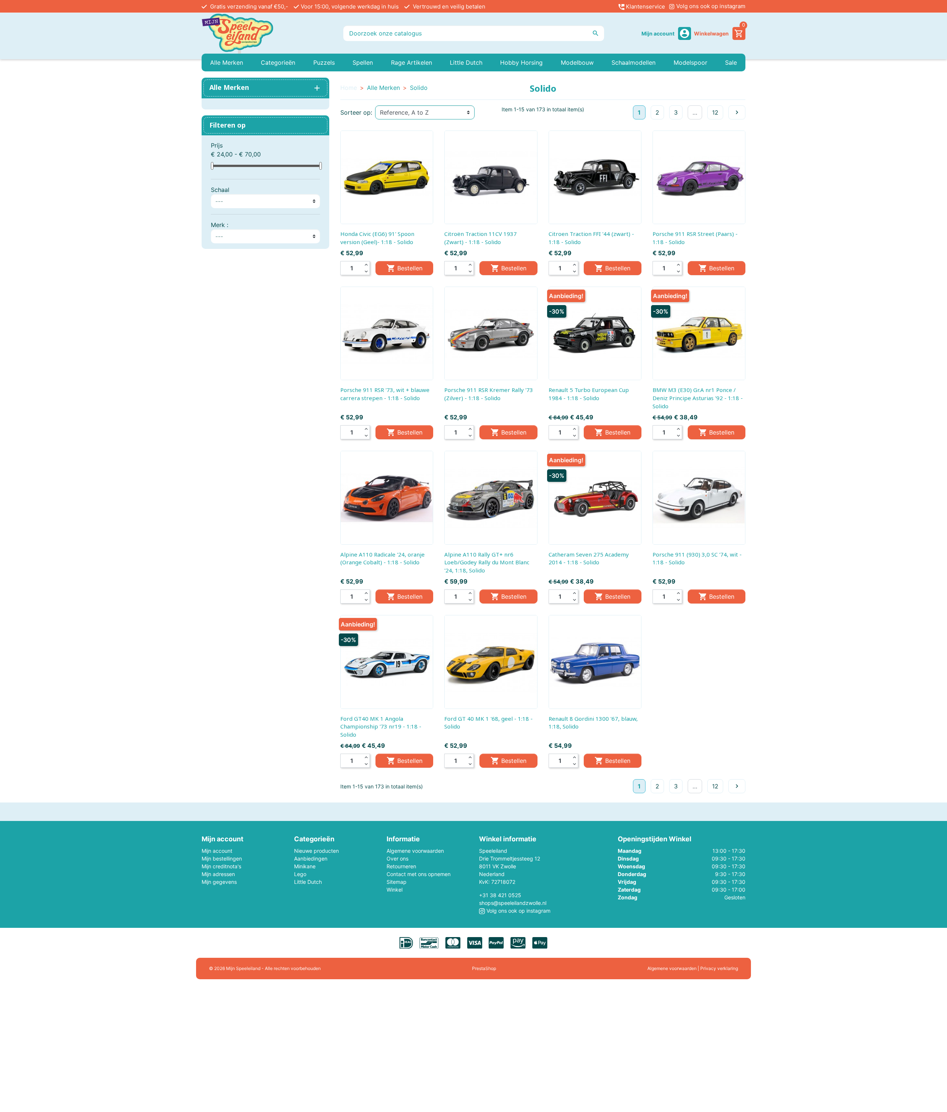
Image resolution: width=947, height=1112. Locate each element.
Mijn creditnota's (221, 866)
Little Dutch (308, 882)
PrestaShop (484, 968)
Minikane (305, 866)
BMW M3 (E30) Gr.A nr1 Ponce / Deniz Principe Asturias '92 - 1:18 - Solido (698, 397)
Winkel (394, 889)
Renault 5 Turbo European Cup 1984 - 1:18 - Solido (589, 394)
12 (715, 112)
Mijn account (217, 851)
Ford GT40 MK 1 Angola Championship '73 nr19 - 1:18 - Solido (380, 726)
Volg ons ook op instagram (710, 6)
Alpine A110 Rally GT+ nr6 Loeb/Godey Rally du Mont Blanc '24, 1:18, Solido (486, 562)
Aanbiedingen (310, 858)
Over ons (397, 858)
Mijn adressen (218, 874)
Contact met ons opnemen (419, 874)
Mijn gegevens (219, 882)
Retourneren (401, 866)
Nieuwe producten (316, 851)
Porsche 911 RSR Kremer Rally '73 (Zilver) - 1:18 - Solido (488, 394)
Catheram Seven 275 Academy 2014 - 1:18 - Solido (589, 558)
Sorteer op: (356, 112)
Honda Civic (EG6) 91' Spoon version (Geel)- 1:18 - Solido (377, 238)
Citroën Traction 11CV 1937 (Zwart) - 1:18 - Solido (480, 238)
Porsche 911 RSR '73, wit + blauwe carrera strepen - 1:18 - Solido (384, 394)
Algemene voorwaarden (415, 851)
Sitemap (397, 882)
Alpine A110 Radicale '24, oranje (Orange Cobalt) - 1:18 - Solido (382, 558)
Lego (300, 874)
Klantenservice (644, 6)
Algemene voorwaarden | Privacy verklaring (692, 968)
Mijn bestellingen (222, 858)
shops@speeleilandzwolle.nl (512, 903)
